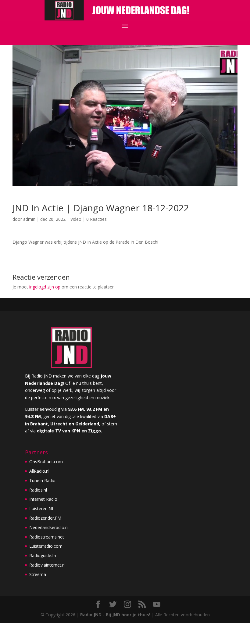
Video (75, 219)
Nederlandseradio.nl (49, 527)
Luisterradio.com (45, 546)
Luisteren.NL (41, 508)
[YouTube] (156, 604)
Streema (37, 574)
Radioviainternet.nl (47, 565)
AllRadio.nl (39, 471)
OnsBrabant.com (46, 461)
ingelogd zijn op (44, 287)
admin (29, 219)
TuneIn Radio (42, 480)
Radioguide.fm (43, 555)
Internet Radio (43, 499)
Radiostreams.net (46, 537)
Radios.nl (38, 490)
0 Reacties (96, 219)
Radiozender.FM (45, 518)
